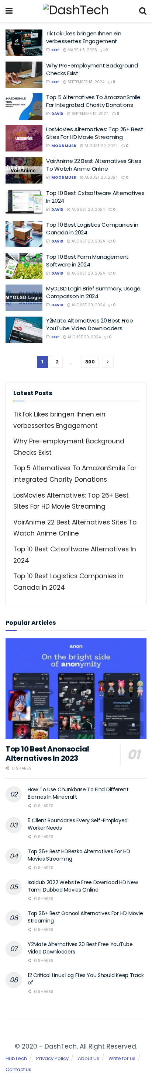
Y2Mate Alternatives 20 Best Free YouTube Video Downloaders (89, 324)
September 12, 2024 (89, 113)
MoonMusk (63, 146)
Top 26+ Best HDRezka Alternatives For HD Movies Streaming (79, 855)
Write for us (121, 1058)
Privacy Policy (52, 1058)
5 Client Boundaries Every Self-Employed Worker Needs (78, 824)
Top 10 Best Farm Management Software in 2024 (87, 260)
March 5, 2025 (81, 50)
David (57, 113)
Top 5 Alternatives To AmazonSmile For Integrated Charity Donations (93, 101)
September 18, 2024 (85, 82)
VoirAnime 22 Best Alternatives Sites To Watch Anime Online (93, 164)
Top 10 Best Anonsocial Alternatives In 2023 (47, 753)
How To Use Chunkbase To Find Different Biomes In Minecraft (78, 793)
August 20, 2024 (100, 146)
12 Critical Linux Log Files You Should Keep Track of (86, 979)
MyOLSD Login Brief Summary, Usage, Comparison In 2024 (94, 292)
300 (90, 361)
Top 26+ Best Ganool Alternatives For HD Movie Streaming (85, 917)
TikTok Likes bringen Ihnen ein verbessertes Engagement (83, 37)
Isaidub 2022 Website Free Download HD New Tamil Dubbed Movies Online (83, 886)
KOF (55, 50)
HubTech (16, 1058)
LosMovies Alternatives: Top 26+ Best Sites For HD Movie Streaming (94, 133)
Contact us (18, 1069)
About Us (88, 1058)
